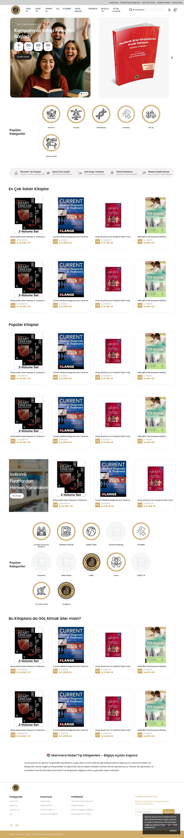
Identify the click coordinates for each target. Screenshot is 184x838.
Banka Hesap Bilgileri (49, 814)
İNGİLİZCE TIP (105, 10)
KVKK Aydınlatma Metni (81, 814)
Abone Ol (169, 812)
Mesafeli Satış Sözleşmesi (130, 3)
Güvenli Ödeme (47, 809)
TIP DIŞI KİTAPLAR (116, 10)
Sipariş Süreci (46, 805)
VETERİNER (67, 8)
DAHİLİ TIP (38, 10)
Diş (11, 814)
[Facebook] (11, 825)
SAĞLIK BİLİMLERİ (78, 10)
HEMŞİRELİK (92, 8)
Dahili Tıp (13, 805)
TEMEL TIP (28, 10)
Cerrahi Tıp (14, 809)
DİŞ (57, 8)
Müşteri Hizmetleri (163, 3)
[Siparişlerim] (169, 10)
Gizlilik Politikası (77, 805)
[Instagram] (17, 825)
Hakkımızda (114, 3)
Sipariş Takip (177, 3)
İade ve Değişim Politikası (82, 809)
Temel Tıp (14, 801)
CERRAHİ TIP (48, 10)
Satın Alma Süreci (148, 3)
